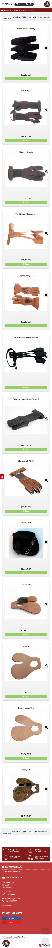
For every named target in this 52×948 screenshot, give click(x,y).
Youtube (10, 922)
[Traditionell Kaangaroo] (26, 234)
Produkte (15, 10)
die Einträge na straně (41, 17)
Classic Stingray (26, 152)
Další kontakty (7, 905)
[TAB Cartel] (26, 543)
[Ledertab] (26, 666)
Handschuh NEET (26, 461)
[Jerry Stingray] (26, 110)
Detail (27, 79)
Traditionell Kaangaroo (26, 214)
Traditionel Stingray (26, 28)
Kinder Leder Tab (26, 708)
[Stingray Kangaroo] (26, 296)
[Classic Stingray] (26, 172)
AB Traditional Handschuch (26, 337)
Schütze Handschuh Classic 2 (26, 399)
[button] (31, 4)
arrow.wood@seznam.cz (13, 898)
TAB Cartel (26, 523)
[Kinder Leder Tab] (26, 728)
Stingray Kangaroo (26, 276)
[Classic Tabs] (26, 604)
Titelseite (47, 4)
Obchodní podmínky (12, 871)
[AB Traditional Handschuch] (26, 357)
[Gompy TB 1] (26, 790)
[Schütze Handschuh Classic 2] (26, 419)
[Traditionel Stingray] (26, 49)
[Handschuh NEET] (26, 481)
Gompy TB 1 (26, 770)
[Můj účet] (27, 4)
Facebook (11, 918)
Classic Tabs (26, 584)
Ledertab (26, 646)
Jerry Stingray (26, 90)
